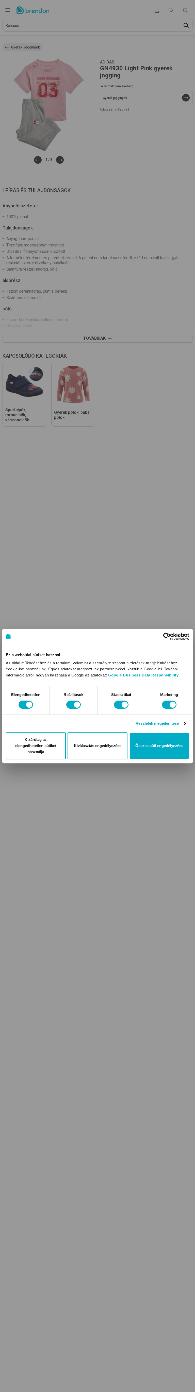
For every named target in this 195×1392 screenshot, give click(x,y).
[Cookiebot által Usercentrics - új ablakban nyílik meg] (167, 636)
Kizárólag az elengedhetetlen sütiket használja (35, 745)
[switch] (73, 705)
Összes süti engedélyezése (159, 745)
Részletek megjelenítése (157, 723)
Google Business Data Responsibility (143, 675)
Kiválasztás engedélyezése (97, 745)
